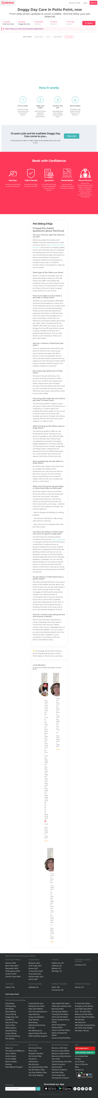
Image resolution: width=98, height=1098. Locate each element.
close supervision (58, 539)
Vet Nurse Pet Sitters (60, 1017)
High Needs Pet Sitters (61, 1003)
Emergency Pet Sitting (84, 1006)
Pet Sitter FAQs (58, 1072)
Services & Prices (35, 1048)
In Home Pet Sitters (82, 1003)
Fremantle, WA (57, 990)
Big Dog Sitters (58, 1009)
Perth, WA (56, 987)
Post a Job (71, 136)
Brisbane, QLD (34, 963)
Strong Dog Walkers (60, 1012)
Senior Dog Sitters (59, 1025)
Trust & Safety (10, 1059)
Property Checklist (36, 1053)
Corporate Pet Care (36, 1003)
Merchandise (57, 1067)
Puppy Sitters (57, 1027)
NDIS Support (10, 1028)
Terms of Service (81, 1064)
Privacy (78, 1059)
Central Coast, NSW (13, 976)
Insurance (32, 1059)
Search (90, 23)
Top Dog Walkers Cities (38, 1072)
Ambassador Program (60, 1078)
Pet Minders (80, 1020)
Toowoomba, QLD (36, 971)
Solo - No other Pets (83, 1012)
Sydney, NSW (10, 963)
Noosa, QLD (33, 968)
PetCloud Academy (59, 1070)
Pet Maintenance (35, 1031)
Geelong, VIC (57, 966)
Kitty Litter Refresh (36, 1009)
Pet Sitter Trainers (82, 1031)
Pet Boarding (10, 1006)
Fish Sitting (9, 1039)
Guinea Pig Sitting (12, 1036)
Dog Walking (10, 1012)
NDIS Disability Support (38, 1036)
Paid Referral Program (14, 1067)
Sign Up (93, 3)
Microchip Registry (36, 1075)
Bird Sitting (33, 1022)
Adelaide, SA (33, 987)
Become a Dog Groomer (61, 1056)
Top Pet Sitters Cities (37, 1070)
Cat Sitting (9, 1020)
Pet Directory (34, 1064)
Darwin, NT (79, 987)
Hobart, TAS (10, 987)
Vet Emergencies (58, 1075)
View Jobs (56, 1059)
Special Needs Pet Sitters (85, 1017)
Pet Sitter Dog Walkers (84, 1028)
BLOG (90, 1088)
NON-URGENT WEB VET (85, 1052)
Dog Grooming (11, 1022)
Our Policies (79, 1062)
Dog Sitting (9, 1003)
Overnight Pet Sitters (60, 1014)
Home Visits (10, 1025)
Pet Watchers (80, 1022)
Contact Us (79, 1070)
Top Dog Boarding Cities (38, 1067)
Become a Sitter (74, 3)
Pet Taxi (32, 1028)
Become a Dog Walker (60, 1051)
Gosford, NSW (10, 974)
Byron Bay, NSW (11, 966)
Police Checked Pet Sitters (59, 1034)
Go (38, 1089)
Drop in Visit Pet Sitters (61, 1030)
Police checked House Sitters (60, 1021)
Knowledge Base (81, 1056)
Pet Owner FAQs (35, 1056)
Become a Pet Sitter (59, 1048)
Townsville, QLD (35, 974)
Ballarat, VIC (56, 968)
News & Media (10, 1062)
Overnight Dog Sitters (83, 1009)
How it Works (10, 1053)
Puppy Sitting (10, 1033)
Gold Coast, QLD (35, 966)
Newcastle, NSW (11, 968)
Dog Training (34, 1020)
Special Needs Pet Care (38, 1033)
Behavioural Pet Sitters (84, 1014)
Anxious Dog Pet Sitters (61, 1038)
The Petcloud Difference (14, 1051)
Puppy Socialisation (36, 1017)
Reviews (8, 1064)
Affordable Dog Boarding (85, 1025)
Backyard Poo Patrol (37, 1006)
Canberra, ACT (80, 965)
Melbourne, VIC (58, 963)
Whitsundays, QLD (36, 976)
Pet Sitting (9, 1009)
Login (85, 3)
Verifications (33, 1062)
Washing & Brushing (37, 1025)
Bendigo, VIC (57, 971)
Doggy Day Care (11, 1017)
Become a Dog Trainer (60, 1053)
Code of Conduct (58, 1064)
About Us (9, 1048)
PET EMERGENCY (82, 1048)
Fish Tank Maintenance (38, 1012)
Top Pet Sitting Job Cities (61, 1062)
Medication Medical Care (61, 1006)
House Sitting (10, 1014)
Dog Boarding (11, 1031)
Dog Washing (34, 1014)
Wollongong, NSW (12, 971)
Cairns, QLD (33, 979)
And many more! (12, 994)
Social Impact (10, 1056)
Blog (77, 1067)
